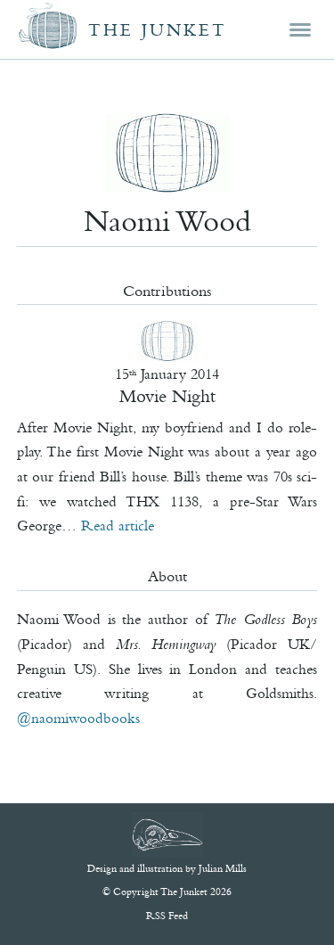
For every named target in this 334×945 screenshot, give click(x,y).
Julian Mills (223, 868)
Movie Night (167, 396)
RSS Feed (167, 915)
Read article (117, 525)
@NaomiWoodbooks (78, 718)
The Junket (157, 30)
